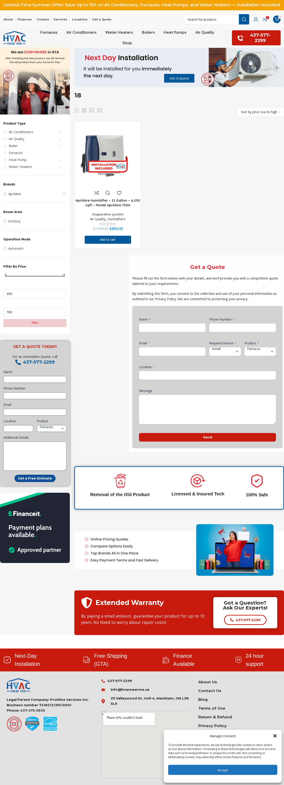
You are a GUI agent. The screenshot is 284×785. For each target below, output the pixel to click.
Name (7, 372)
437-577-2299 (260, 37)
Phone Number (14, 388)
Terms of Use (211, 708)
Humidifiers (116, 219)
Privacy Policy (212, 725)
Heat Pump (17, 159)
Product (42, 421)
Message (145, 391)
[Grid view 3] (91, 110)
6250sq (14, 221)
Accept (223, 770)
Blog (203, 699)
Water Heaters (20, 166)
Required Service (222, 343)
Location (9, 421)
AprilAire (14, 194)
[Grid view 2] (84, 110)
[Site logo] (14, 37)
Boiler (13, 145)
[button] (275, 736)
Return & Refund (215, 717)
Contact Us (209, 690)
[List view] (76, 110)
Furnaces (16, 152)
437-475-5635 (32, 710)
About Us (207, 682)
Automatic (16, 248)
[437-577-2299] (18, 362)
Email (7, 404)
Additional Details (16, 437)
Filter (35, 323)
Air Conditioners (21, 132)
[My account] (255, 19)
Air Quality (16, 138)
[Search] (244, 19)
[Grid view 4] (99, 110)
